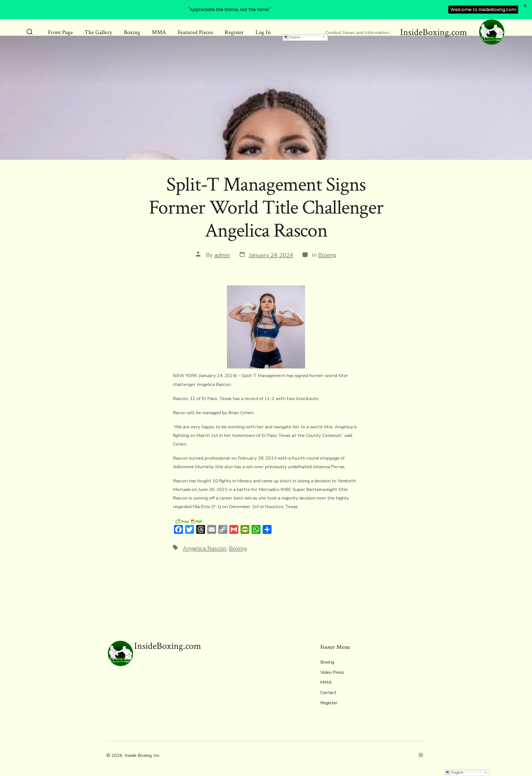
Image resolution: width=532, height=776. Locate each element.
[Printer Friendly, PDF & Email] (188, 521)
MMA (159, 32)
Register (234, 32)
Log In (263, 32)
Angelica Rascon (204, 548)
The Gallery (98, 32)
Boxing (132, 32)
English (294, 37)
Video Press (332, 672)
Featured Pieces (195, 32)
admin (222, 255)
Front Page (60, 32)
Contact (328, 693)
